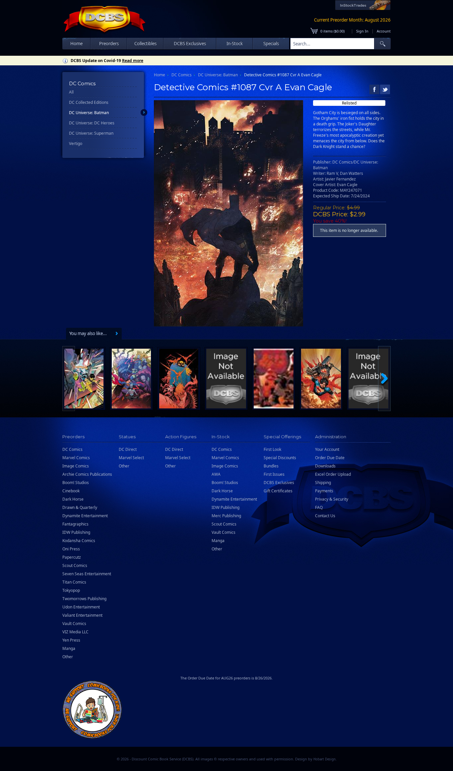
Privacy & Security (331, 499)
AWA (216, 474)
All (71, 92)
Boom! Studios (75, 482)
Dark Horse (73, 499)
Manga (68, 648)
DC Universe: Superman (91, 133)
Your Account (327, 449)
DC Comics (181, 75)
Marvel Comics (76, 457)
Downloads (325, 466)
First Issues (274, 474)
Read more (132, 60)
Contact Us (325, 516)
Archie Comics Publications (87, 474)
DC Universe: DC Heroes (91, 123)
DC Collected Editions (88, 102)
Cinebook (71, 491)
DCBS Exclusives (279, 482)
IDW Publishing (76, 532)
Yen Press (71, 640)
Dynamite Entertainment (85, 516)
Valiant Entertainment (82, 615)
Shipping (323, 482)
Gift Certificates (278, 491)
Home (76, 43)
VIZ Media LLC (75, 632)
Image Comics (75, 466)
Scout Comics (74, 565)
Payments (324, 491)
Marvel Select (131, 457)
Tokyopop (71, 590)
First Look (272, 449)
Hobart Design (324, 759)
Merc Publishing (226, 516)
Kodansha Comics (78, 540)
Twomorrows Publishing (84, 598)
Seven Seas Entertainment (86, 574)
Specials (271, 43)
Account (384, 31)
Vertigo (75, 143)
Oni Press (71, 549)
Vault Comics (74, 623)
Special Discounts (280, 457)
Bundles (271, 466)
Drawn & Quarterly (79, 507)
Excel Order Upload (333, 474)
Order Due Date (330, 457)
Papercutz (71, 557)
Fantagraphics (75, 524)
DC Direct (128, 449)
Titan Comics (74, 582)
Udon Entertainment (81, 607)
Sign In (362, 31)
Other (67, 657)
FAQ (319, 507)
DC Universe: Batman (89, 112)
